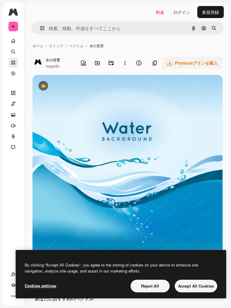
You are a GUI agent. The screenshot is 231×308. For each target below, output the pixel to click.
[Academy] (13, 285)
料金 (160, 12)
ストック (56, 45)
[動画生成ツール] (13, 125)
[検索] (13, 52)
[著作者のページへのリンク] (37, 63)
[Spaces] (13, 104)
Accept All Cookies (196, 286)
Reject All (150, 286)
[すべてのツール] (13, 93)
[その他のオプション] (125, 63)
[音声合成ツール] (13, 136)
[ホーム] (13, 41)
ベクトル (76, 45)
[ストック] (13, 62)
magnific (53, 66)
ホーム (37, 45)
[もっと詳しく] (13, 73)
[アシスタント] (13, 147)
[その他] (13, 296)
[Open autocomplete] (40, 28)
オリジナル (74, 86)
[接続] (13, 274)
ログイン (181, 12)
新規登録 (210, 12)
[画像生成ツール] (13, 114)
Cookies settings (40, 285)
